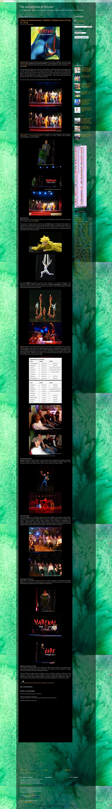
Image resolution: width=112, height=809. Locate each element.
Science (76, 255)
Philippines (44, 682)
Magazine (76, 273)
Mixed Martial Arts (86, 258)
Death (90, 270)
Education (77, 234)
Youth (91, 251)
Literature (76, 227)
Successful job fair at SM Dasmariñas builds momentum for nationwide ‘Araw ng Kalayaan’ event (86, 102)
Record (87, 259)
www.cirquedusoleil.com (35, 135)
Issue (88, 262)
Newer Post (23, 770)
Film (91, 221)
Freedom (90, 255)
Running (87, 237)
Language (79, 253)
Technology (86, 229)
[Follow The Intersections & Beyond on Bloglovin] (81, 38)
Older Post (68, 770)
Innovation (78, 278)
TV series (83, 274)
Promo (76, 243)
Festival (86, 226)
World (52, 682)
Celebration (86, 230)
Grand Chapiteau (24, 65)
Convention (90, 277)
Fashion (76, 250)
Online (90, 266)
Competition (85, 224)
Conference (82, 262)
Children (87, 248)
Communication (78, 244)
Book (75, 239)
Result (85, 243)
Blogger (75, 805)
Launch (84, 251)
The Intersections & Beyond (36, 6)
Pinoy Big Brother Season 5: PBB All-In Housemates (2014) (85, 127)
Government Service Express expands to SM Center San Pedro (86, 135)
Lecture (87, 253)
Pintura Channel (36, 796)
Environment (77, 247)
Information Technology (83, 271)
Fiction (75, 265)
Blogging (84, 266)
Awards (76, 231)
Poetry (75, 261)
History (86, 234)
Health (86, 233)
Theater (49, 682)
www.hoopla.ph (23, 135)
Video (87, 257)
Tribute (80, 275)
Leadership (77, 258)
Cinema (76, 224)
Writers (76, 236)
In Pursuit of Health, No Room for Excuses (86, 76)
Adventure (83, 255)
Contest (88, 261)
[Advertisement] (45, 755)
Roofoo (66, 805)
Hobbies (76, 251)
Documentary (86, 273)
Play (89, 265)
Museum (88, 278)
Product (76, 230)
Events (79, 237)
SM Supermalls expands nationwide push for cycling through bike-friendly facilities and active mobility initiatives (86, 120)
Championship (80, 267)
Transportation (89, 267)
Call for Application (85, 263)
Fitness (76, 233)
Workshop (83, 246)
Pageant (90, 244)
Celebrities (89, 240)
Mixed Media (83, 278)
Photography (77, 254)
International (35, 682)
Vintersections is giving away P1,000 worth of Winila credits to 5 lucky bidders (86, 109)
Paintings (87, 254)
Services (82, 265)
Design (79, 248)
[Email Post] (23, 681)
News (75, 275)
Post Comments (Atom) (31, 772)
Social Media (87, 269)
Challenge (84, 270)
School (86, 250)
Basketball (76, 263)
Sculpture (76, 270)
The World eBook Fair (79, 115)
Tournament (82, 277)
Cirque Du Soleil (40, 580)
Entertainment (29, 682)
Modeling (82, 261)
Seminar (79, 257)
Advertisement (88, 236)
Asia (24, 682)
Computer (79, 269)
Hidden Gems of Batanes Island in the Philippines (85, 93)
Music (40, 682)
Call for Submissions (83, 241)
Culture (76, 226)
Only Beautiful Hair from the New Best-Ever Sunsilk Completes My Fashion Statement (86, 85)
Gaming (76, 274)
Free (82, 259)
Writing (86, 227)
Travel (75, 259)
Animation (76, 266)
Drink (75, 262)
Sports (79, 223)
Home (45, 770)
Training (86, 275)
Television (89, 239)
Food (82, 239)
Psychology (89, 247)
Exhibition (85, 231)
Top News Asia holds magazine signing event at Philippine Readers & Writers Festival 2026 (86, 69)
